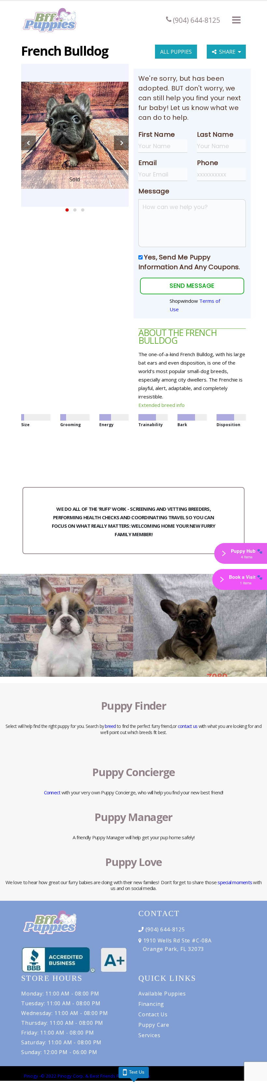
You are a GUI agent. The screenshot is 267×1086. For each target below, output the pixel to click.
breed (110, 726)
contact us (188, 726)
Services (149, 1035)
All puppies (176, 51)
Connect (52, 792)
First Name (156, 134)
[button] (236, 20)
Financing (151, 1004)
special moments (235, 882)
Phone (207, 162)
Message (153, 191)
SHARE (228, 51)
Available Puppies (162, 993)
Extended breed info (161, 405)
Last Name (215, 134)
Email (147, 162)
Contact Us (153, 1014)
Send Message (192, 286)
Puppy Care (153, 1024)
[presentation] (28, 143)
